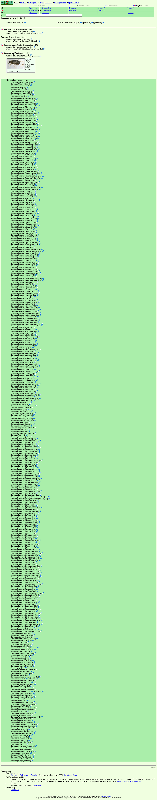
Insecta (23, 3)
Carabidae (33, 13)
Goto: (3, 15)
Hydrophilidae (60, 3)
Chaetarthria (46, 8)
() (101, 8)
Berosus (72, 8)
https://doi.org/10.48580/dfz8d (129, 781)
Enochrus (45, 13)
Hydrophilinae (73, 3)
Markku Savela (106, 796)
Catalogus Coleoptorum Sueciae (24, 775)
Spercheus (33, 8)
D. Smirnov (17, 71)
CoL (22, 23)
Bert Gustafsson (69, 23)
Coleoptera (32, 3)
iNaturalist (87, 23)
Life (16, 3)
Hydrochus (33, 10)
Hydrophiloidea (46, 3)
